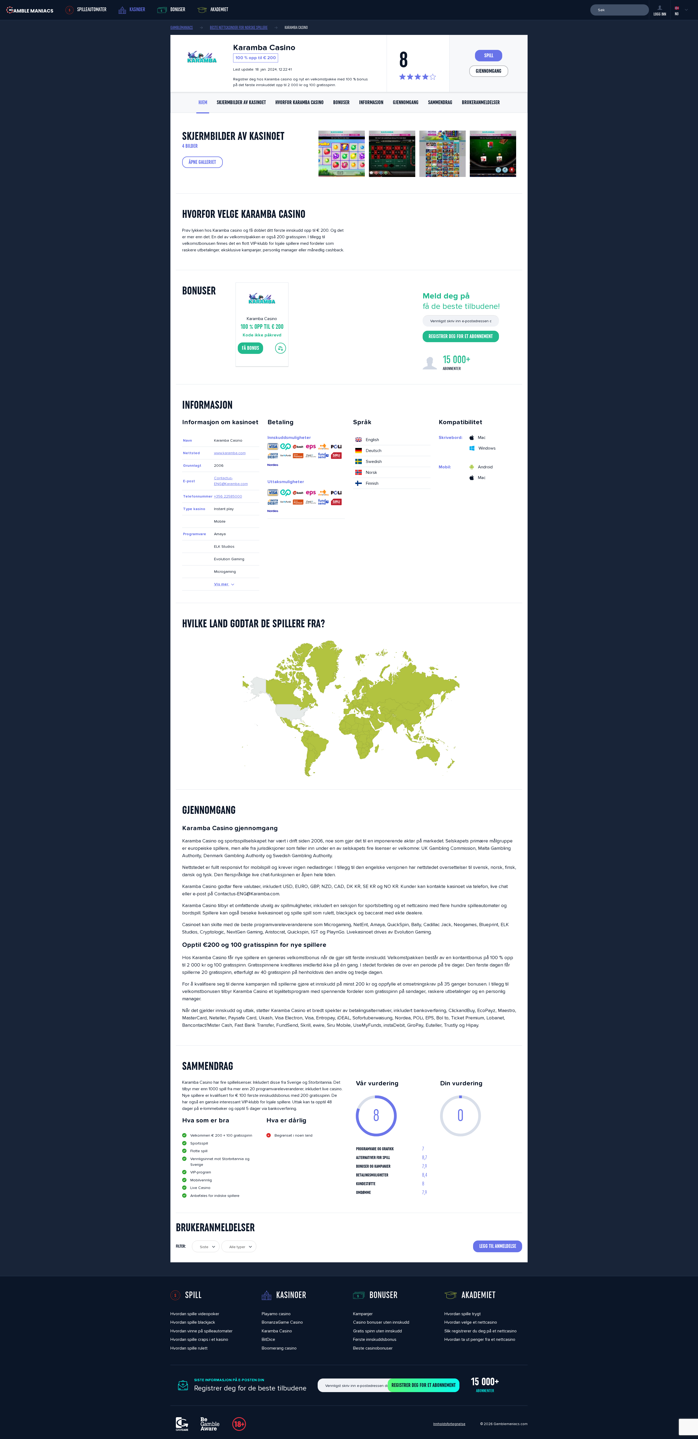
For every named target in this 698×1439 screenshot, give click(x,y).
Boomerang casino (279, 1348)
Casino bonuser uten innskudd (381, 1322)
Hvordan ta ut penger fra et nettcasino (479, 1339)
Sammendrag (440, 102)
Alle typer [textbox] (237, 1247)
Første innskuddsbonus (374, 1339)
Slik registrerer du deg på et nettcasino (480, 1330)
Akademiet (219, 9)
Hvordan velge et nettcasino (470, 1322)
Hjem (202, 102)
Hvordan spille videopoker (194, 1313)
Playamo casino (276, 1313)
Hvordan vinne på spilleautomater (201, 1330)
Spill (488, 55)
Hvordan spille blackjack (192, 1322)
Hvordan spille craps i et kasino (199, 1339)
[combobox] (205, 1246)
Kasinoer (137, 9)
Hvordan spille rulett (188, 1348)
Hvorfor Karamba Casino (299, 102)
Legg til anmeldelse (497, 1246)
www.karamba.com (230, 453)
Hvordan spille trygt (462, 1313)
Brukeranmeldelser (481, 102)
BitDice (268, 1339)
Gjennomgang (488, 71)
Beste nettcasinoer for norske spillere (238, 27)
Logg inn (660, 14)
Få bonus (250, 348)
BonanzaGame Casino (282, 1322)
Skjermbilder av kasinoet (241, 102)
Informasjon (371, 102)
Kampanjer (363, 1313)
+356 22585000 (228, 496)
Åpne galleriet (202, 162)
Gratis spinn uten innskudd (377, 1330)
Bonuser (177, 9)
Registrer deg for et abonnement (461, 336)
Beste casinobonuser (373, 1348)
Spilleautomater (91, 9)
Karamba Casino (277, 1330)
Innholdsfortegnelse (449, 1424)
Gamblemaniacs (181, 27)
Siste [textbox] (204, 1247)
